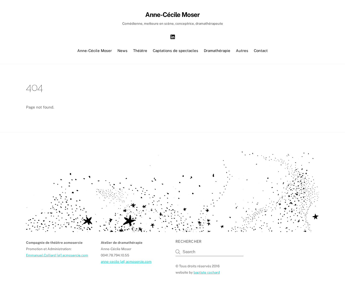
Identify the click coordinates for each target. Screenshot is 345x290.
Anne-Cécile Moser (94, 50)
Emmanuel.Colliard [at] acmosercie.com (57, 255)
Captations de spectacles (175, 50)
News (122, 50)
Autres (242, 50)
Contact (261, 50)
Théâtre (140, 50)
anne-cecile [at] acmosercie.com (126, 261)
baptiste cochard (206, 272)
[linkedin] (173, 36)
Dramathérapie (217, 50)
